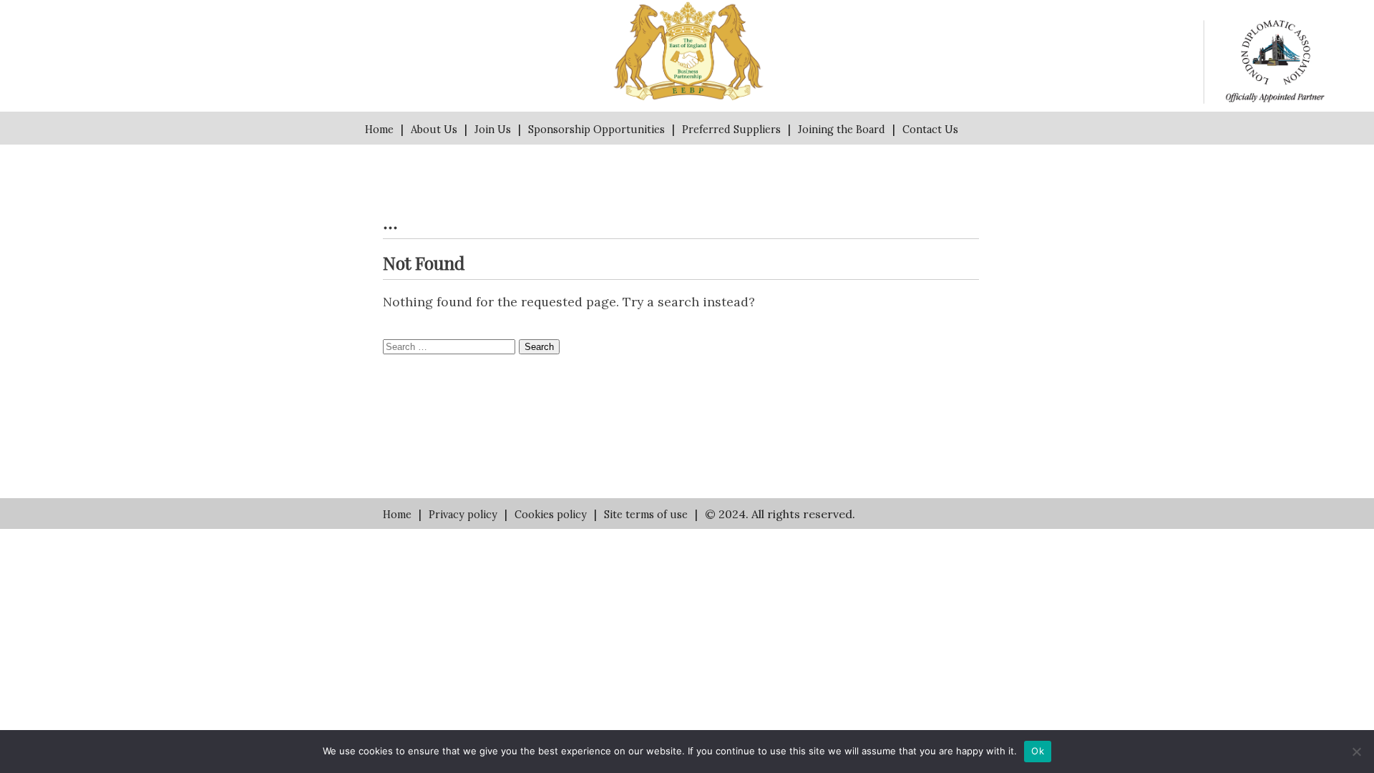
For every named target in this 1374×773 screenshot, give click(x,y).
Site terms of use (646, 514)
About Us (434, 129)
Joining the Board (841, 129)
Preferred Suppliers (731, 129)
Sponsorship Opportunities (596, 129)
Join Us (492, 129)
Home (379, 129)
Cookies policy (551, 514)
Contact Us (930, 129)
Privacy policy (463, 514)
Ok (1037, 751)
